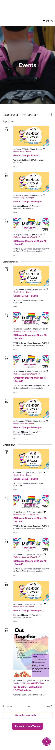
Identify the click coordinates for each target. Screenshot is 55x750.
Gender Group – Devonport (27, 201)
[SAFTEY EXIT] (46, 741)
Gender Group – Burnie (25, 155)
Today (27, 706)
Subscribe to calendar (26, 715)
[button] (49, 21)
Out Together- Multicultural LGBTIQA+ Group (27, 688)
